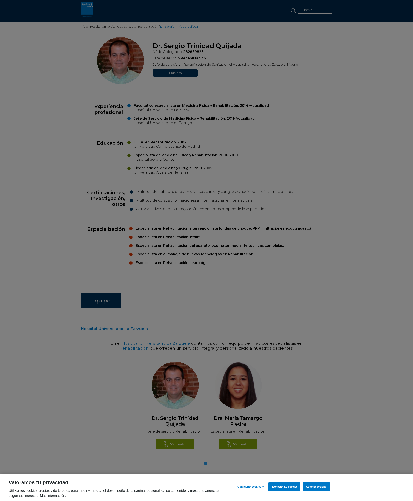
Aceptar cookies (316, 486)
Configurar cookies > (250, 486)
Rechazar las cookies (284, 486)
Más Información (52, 496)
